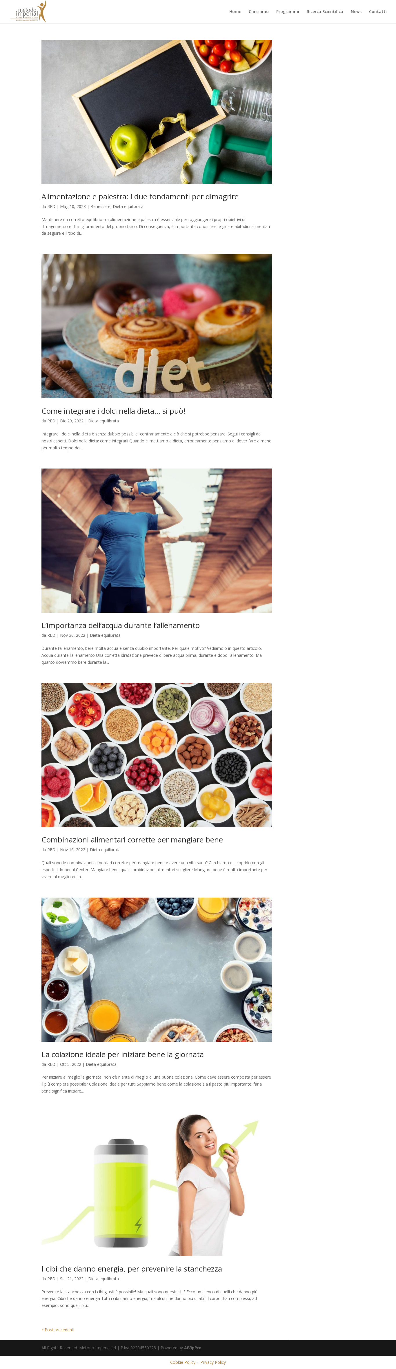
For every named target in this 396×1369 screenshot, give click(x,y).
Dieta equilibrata (128, 206)
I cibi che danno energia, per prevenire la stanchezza (131, 1268)
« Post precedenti (57, 1329)
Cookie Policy (182, 1362)
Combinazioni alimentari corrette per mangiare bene (132, 839)
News (356, 12)
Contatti (378, 12)
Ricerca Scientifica (325, 12)
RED (51, 206)
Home (235, 12)
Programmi (287, 12)
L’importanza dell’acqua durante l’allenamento (120, 625)
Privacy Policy (213, 1362)
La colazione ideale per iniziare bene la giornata (122, 1054)
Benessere (100, 206)
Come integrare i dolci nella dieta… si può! (113, 411)
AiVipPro (192, 1347)
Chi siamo (259, 12)
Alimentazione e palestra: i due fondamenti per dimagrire (140, 196)
